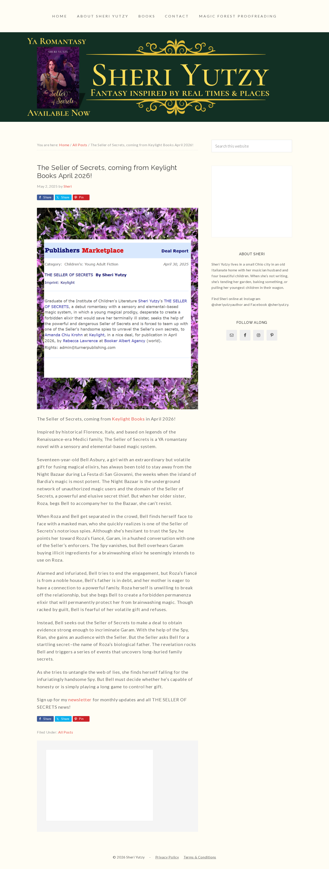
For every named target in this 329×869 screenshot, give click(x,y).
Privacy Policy (167, 857)
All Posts (65, 732)
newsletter (80, 699)
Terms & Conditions (200, 857)
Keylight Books (128, 418)
